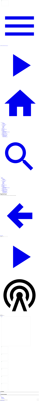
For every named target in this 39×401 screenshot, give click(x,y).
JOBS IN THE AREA (4, 124)
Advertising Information (5, 133)
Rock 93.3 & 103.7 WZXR (5, 135)
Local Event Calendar (5, 131)
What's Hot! (2, 122)
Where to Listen (2, 129)
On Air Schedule (4, 125)
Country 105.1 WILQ (4, 136)
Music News (4, 123)
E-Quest (3, 130)
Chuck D (3, 126)
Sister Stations (2, 134)
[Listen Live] (19, 256)
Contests (2, 128)
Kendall (3, 127)
